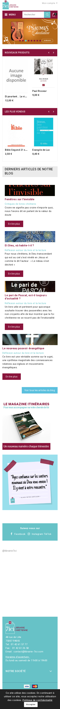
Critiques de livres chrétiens (20, 203)
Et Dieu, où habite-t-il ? (19, 245)
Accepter (30, 704)
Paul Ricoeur (39, 91)
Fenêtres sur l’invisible (19, 199)
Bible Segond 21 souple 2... (20, 150)
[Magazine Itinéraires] (26, 426)
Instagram (37, 534)
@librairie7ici (9, 550)
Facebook (19, 534)
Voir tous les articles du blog (39, 390)
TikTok (47, 534)
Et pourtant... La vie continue (20, 96)
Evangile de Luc (41, 150)
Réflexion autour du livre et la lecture (25, 250)
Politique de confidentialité (37, 700)
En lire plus (14, 224)
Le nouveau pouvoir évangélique (23, 348)
